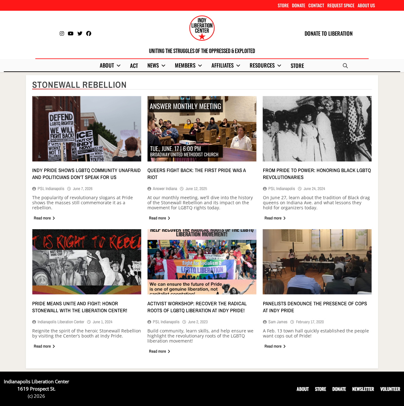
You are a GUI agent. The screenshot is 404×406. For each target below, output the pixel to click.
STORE (283, 5)
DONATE (298, 5)
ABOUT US (366, 5)
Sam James (278, 322)
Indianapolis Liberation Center (61, 322)
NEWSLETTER (363, 388)
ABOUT (107, 65)
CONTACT (316, 5)
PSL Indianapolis (51, 188)
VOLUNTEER (390, 388)
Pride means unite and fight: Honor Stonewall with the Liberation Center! (79, 307)
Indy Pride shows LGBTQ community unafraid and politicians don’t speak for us (86, 174)
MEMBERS (185, 65)
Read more (42, 218)
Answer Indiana (165, 188)
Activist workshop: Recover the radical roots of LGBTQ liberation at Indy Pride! (197, 307)
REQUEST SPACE (340, 5)
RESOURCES (262, 65)
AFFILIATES (222, 65)
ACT (134, 65)
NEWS (153, 65)
